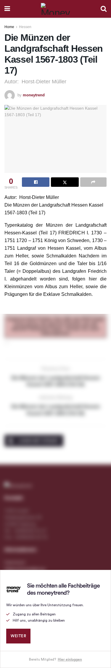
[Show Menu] (7, 9)
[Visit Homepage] (55, 9)
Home (9, 27)
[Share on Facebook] (35, 182)
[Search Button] (104, 9)
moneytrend (34, 95)
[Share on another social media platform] (93, 182)
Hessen (25, 27)
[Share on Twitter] (64, 182)
